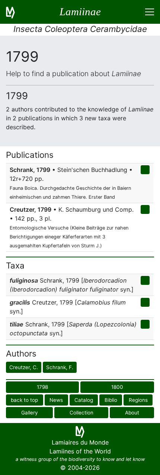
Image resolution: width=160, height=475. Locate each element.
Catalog (83, 400)
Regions (138, 400)
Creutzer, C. (23, 367)
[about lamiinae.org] (15, 12)
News (56, 400)
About (132, 413)
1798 (42, 387)
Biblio (111, 400)
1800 (117, 387)
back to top (24, 400)
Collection (81, 413)
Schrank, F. (59, 367)
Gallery (29, 413)
